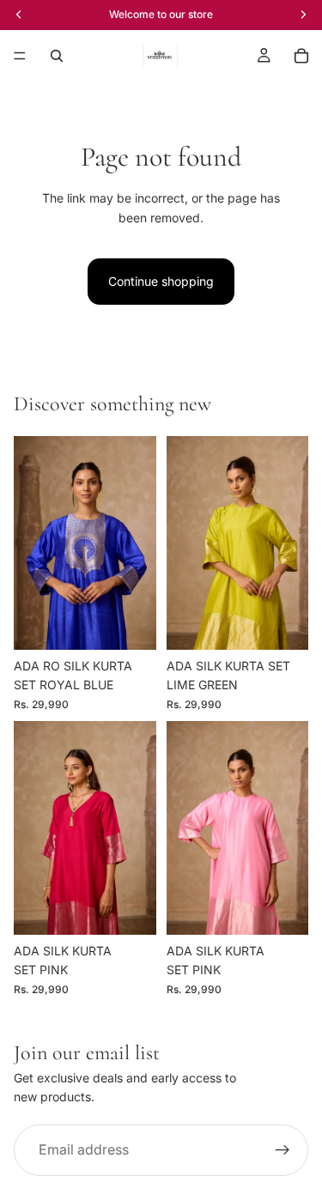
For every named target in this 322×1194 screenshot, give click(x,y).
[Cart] (301, 56)
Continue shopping (161, 281)
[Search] (57, 56)
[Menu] (19, 56)
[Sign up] (282, 1150)
